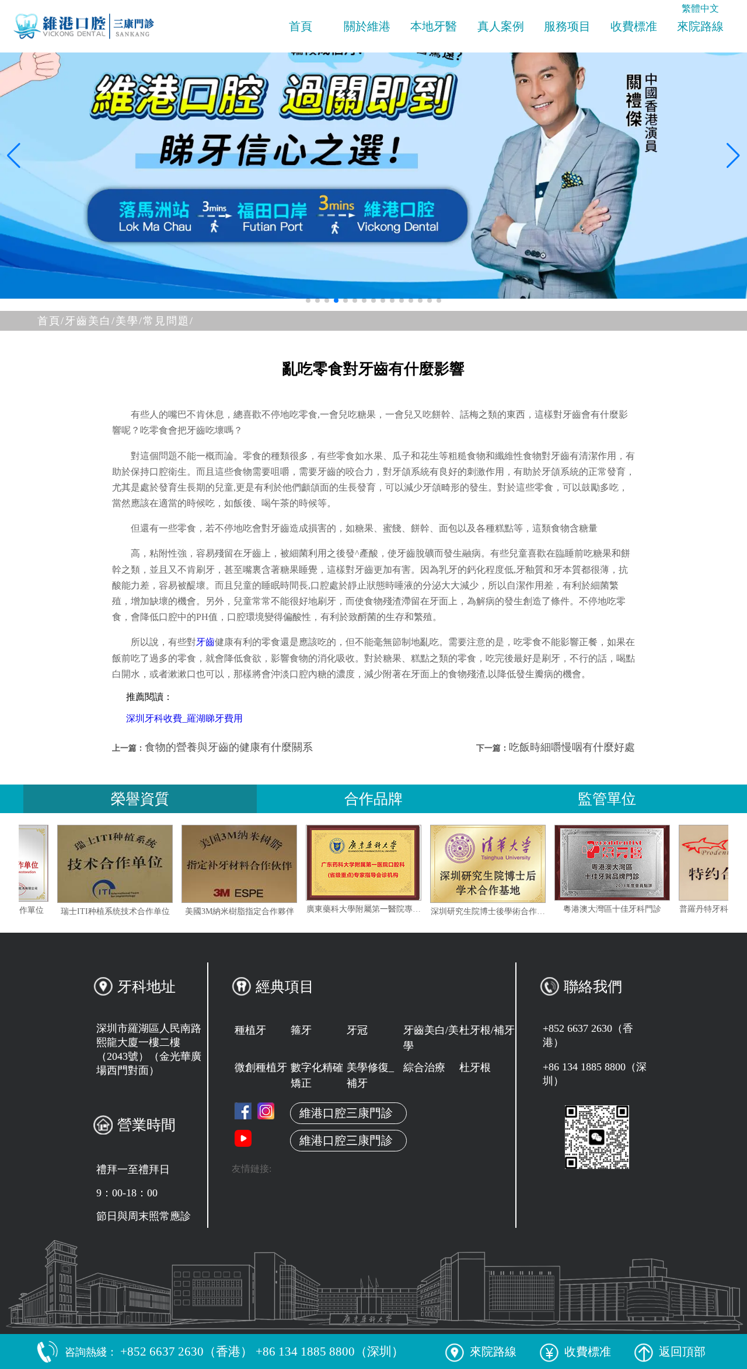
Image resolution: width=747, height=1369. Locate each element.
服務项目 (567, 26)
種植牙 (250, 1030)
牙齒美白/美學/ (104, 321)
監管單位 (607, 799)
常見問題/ (168, 321)
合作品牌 (373, 799)
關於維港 (367, 26)
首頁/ (51, 321)
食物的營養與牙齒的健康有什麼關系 (229, 747)
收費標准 (633, 26)
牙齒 (205, 642)
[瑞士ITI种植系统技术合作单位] (154, 864)
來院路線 (700, 26)
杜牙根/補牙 (487, 1030)
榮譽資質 (140, 799)
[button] (308, 300)
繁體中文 (700, 8)
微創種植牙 (261, 1067)
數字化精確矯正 (317, 1075)
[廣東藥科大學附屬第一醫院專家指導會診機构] (403, 863)
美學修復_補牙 (370, 1075)
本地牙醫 (433, 26)
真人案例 (500, 26)
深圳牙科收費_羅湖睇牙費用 (184, 718)
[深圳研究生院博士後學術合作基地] (527, 864)
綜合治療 (424, 1067)
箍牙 (301, 1030)
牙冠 (357, 1030)
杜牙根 (475, 1067)
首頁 (300, 26)
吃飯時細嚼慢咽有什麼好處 (572, 747)
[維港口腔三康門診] (265, 1110)
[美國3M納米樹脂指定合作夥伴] (279, 864)
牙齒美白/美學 (431, 1038)
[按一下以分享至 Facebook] (243, 1110)
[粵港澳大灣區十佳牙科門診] (652, 863)
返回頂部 (682, 1351)
